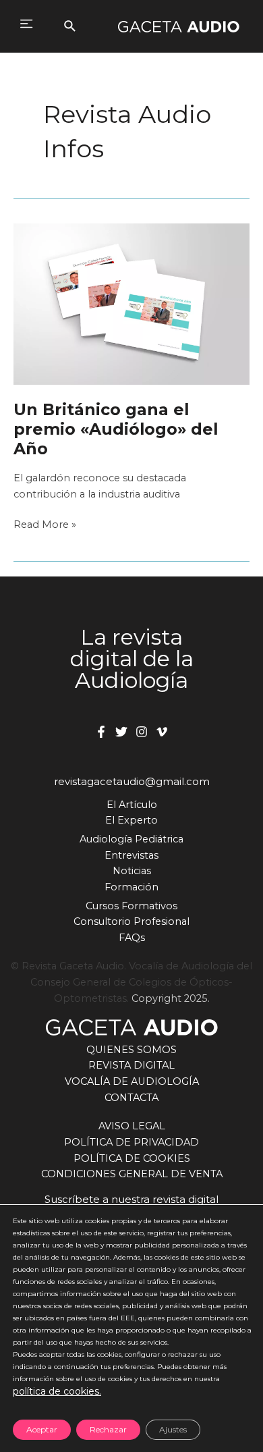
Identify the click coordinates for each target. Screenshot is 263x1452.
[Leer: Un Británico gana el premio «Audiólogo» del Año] (131, 303)
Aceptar (41, 1429)
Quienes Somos (131, 1050)
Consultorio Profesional (131, 921)
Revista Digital (131, 1065)
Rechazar (108, 1429)
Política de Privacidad (131, 1142)
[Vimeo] (162, 732)
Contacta (131, 1098)
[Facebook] (101, 732)
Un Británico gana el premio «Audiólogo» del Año (115, 429)
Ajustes (173, 1429)
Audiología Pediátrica (131, 839)
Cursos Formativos (131, 906)
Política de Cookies (132, 1158)
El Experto (131, 820)
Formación (131, 887)
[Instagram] (142, 732)
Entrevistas (131, 855)
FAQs (132, 938)
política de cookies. (57, 1391)
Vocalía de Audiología (132, 1081)
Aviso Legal (131, 1126)
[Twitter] (121, 732)
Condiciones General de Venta (132, 1174)
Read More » (44, 525)
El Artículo (132, 805)
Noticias (132, 871)
